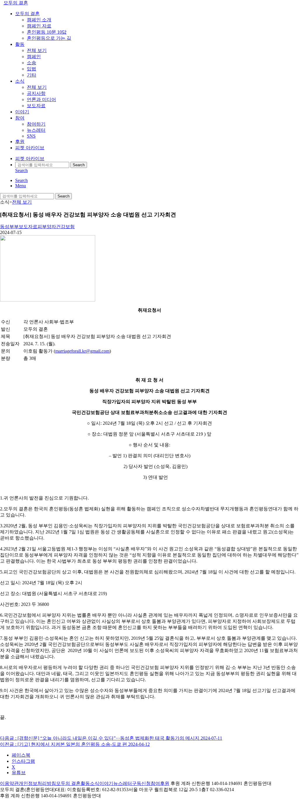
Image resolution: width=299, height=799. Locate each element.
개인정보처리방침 (37, 783)
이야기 (22, 111)
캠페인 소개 (39, 19)
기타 (31, 74)
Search (79, 165)
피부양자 (46, 226)
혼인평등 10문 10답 (47, 32)
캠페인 (34, 56)
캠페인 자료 (39, 25)
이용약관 (9, 783)
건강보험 (65, 226)
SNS (31, 136)
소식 (20, 81)
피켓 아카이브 (29, 147)
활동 (20, 44)
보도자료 (36, 105)
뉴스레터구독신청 (132, 783)
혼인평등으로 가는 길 (49, 38)
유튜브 (19, 772)
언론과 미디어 (41, 99)
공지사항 (36, 93)
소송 (31, 62)
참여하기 (36, 124)
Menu (20, 185)
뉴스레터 (36, 130)
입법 (31, 68)
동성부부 (9, 226)
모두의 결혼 (16, 2)
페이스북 (21, 755)
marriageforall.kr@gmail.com (82, 351)
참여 (20, 117)
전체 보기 (37, 50)
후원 (20, 141)
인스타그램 (23, 761)
